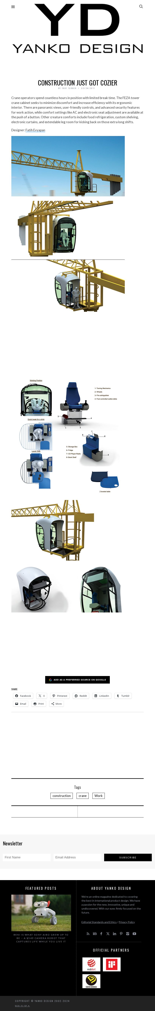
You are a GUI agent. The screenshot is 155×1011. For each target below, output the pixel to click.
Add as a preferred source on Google (80, 679)
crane (83, 796)
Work (99, 796)
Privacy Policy (127, 922)
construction (62, 796)
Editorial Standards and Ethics (99, 922)
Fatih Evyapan (35, 130)
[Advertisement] (77, 65)
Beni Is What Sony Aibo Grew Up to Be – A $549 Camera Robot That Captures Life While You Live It (41, 938)
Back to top (21, 1006)
